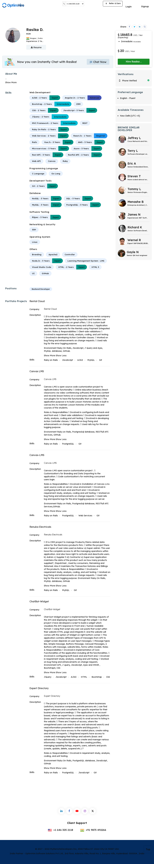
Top (148, 849)
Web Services (85, 515)
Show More (11, 82)
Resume (37, 47)
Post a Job (93, 4)
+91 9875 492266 (95, 829)
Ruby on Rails (51, 360)
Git (100, 360)
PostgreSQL (68, 443)
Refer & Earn (113, 3)
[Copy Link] (144, 27)
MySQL (91, 360)
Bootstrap (97, 677)
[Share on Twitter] (134, 27)
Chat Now (99, 62)
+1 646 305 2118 (63, 829)
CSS (108, 677)
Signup (145, 6)
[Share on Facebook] (129, 27)
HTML (84, 677)
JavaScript (67, 360)
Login (129, 6)
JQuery (47, 677)
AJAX (80, 360)
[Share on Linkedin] (139, 27)
